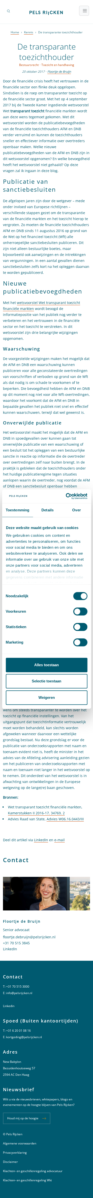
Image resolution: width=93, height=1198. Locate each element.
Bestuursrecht (29, 65)
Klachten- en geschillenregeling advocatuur (32, 1171)
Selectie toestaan (46, 681)
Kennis (28, 32)
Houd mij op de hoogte (22, 1118)
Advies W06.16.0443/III (65, 819)
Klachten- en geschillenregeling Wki (27, 1180)
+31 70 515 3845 (16, 943)
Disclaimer (10, 1162)
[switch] (80, 611)
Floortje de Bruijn (59, 71)
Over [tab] (76, 510)
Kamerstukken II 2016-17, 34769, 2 (36, 813)
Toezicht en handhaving (57, 65)
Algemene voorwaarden (19, 1143)
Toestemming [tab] (17, 510)
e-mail (59, 840)
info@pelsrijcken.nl (19, 993)
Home (15, 32)
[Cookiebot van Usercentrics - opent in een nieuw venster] (66, 496)
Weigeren (46, 697)
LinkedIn (41, 840)
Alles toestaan (46, 665)
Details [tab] (47, 510)
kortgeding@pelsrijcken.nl (24, 1037)
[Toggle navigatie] (84, 11)
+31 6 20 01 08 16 (18, 1030)
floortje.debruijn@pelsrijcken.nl (29, 937)
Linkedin (8, 1006)
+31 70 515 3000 (17, 986)
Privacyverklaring (15, 1152)
